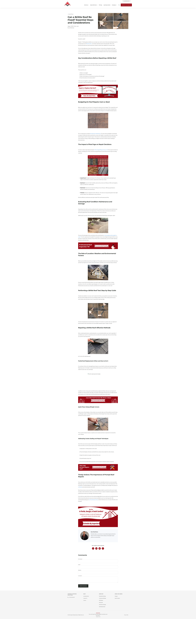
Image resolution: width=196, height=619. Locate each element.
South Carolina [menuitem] (117, 598)
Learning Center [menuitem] (86, 596)
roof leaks (80, 487)
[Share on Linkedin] (96, 548)
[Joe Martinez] (84, 535)
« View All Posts (70, 14)
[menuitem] (126, 1)
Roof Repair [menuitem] (101, 600)
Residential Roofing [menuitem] (102, 596)
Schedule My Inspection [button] (126, 4)
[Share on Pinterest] (103, 548)
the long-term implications (95, 133)
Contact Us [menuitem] (85, 598)
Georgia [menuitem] (116, 596)
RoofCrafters (89, 43)
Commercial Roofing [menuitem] (102, 598)
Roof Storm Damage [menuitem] (102, 604)
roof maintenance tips (93, 499)
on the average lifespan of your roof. (101, 149)
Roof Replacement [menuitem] (102, 606)
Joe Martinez (71, 27)
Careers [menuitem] (84, 600)
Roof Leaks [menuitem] (101, 602)
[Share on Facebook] (93, 548)
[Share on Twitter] (100, 548)
